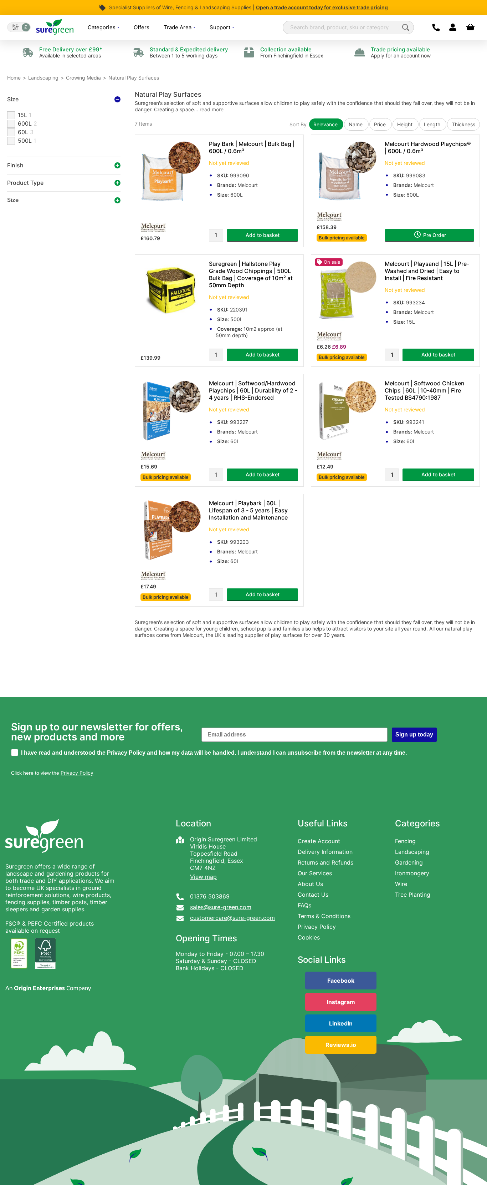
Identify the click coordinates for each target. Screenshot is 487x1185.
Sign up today (414, 734)
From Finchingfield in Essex (291, 52)
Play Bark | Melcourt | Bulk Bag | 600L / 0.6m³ (251, 147)
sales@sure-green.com (220, 907)
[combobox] (348, 27)
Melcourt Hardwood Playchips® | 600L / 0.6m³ (428, 147)
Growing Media (83, 78)
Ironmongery (412, 873)
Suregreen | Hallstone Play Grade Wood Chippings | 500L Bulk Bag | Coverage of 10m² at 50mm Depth (251, 274)
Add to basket (263, 235)
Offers (141, 27)
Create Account (319, 841)
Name (356, 124)
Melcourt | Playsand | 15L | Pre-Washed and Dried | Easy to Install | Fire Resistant (427, 271)
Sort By (298, 124)
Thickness (463, 124)
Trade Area (178, 27)
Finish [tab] (15, 165)
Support (221, 27)
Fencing (405, 841)
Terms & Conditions (324, 916)
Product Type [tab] (25, 182)
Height (405, 124)
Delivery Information (325, 851)
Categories (102, 27)
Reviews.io (340, 1044)
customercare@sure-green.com (232, 917)
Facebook (340, 980)
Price (380, 124)
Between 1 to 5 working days (189, 52)
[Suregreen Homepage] (44, 859)
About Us (310, 883)
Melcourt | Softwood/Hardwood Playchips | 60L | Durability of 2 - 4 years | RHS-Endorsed (253, 390)
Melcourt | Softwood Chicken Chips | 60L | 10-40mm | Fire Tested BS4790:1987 (425, 390)
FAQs (304, 905)
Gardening (409, 862)
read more (212, 109)
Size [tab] (13, 99)
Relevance (326, 124)
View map (203, 876)
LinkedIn (341, 1023)
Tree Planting (412, 894)
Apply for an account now (401, 52)
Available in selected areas (70, 52)
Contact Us (313, 894)
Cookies (309, 937)
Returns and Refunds (325, 862)
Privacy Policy (317, 926)
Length (433, 124)
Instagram (341, 1002)
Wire (401, 883)
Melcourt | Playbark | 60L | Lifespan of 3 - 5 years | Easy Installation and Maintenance (248, 510)
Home (14, 78)
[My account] (452, 27)
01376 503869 (210, 896)
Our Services (315, 873)
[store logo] (54, 27)
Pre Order (434, 235)
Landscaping (43, 78)
